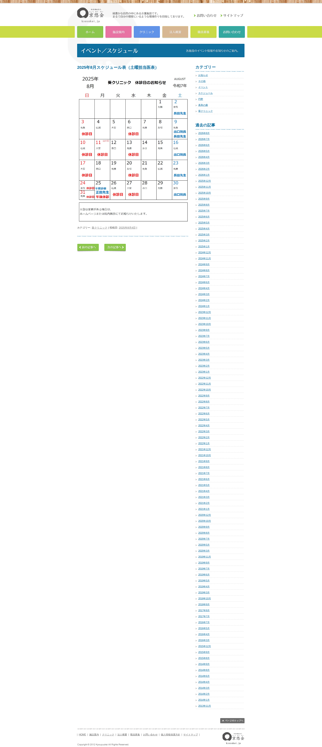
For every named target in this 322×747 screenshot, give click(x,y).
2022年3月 (204, 431)
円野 (200, 99)
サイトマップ (190, 734)
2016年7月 (204, 622)
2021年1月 (204, 509)
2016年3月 (204, 640)
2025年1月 (204, 246)
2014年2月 (204, 694)
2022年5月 (204, 419)
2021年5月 (204, 485)
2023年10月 (204, 324)
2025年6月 (204, 216)
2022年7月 (204, 407)
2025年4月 (204, 228)
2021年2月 (204, 503)
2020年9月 (204, 527)
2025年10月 (204, 192)
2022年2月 (204, 437)
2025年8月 (204, 204)
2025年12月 (204, 181)
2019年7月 (204, 568)
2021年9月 (204, 461)
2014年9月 (204, 664)
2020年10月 (204, 521)
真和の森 (203, 105)
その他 (202, 81)
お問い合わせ (232, 31)
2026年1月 (204, 175)
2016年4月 (204, 634)
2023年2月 (204, 365)
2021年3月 (204, 497)
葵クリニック (99, 227)
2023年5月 (204, 348)
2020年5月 (204, 544)
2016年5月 (204, 628)
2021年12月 (204, 449)
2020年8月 (204, 532)
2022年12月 (204, 377)
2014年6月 (204, 676)
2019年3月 (204, 592)
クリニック (147, 31)
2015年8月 (204, 658)
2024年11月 (204, 258)
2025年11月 (204, 186)
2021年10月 (204, 455)
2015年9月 (204, 652)
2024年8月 (204, 270)
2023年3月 (204, 359)
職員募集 (203, 31)
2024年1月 (204, 306)
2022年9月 (204, 395)
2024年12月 (204, 252)
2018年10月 (204, 598)
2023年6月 (204, 342)
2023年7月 (204, 336)
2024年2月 (204, 300)
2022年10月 (204, 389)
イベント (203, 87)
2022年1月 (204, 443)
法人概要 (175, 31)
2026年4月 (204, 157)
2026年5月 (204, 151)
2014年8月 (204, 670)
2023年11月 (204, 318)
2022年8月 (204, 401)
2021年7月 (204, 473)
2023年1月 (204, 371)
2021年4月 (204, 491)
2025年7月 (204, 210)
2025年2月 (204, 240)
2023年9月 (204, 330)
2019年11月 (204, 556)
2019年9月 (204, 562)
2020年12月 (204, 515)
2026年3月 (204, 163)
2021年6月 (204, 479)
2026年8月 (204, 133)
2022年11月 (204, 383)
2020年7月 (204, 538)
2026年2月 (204, 169)
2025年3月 (204, 234)
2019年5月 (204, 580)
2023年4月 (204, 354)
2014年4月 (204, 682)
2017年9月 (204, 610)
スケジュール (205, 93)
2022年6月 (204, 413)
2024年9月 (204, 264)
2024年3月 (204, 294)
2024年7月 (204, 276)
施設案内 (118, 31)
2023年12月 (204, 312)
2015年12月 (204, 646)
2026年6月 (204, 145)
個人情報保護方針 (170, 734)
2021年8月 (204, 467)
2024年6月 (204, 282)
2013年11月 (204, 705)
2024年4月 (204, 288)
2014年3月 (204, 688)
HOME (90, 31)
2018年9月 (204, 604)
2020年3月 (204, 550)
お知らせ (203, 75)
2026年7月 (204, 139)
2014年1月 (204, 700)
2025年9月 (204, 198)
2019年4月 (204, 586)
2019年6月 (204, 574)
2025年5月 (204, 222)
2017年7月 (204, 616)
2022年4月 (204, 425)
